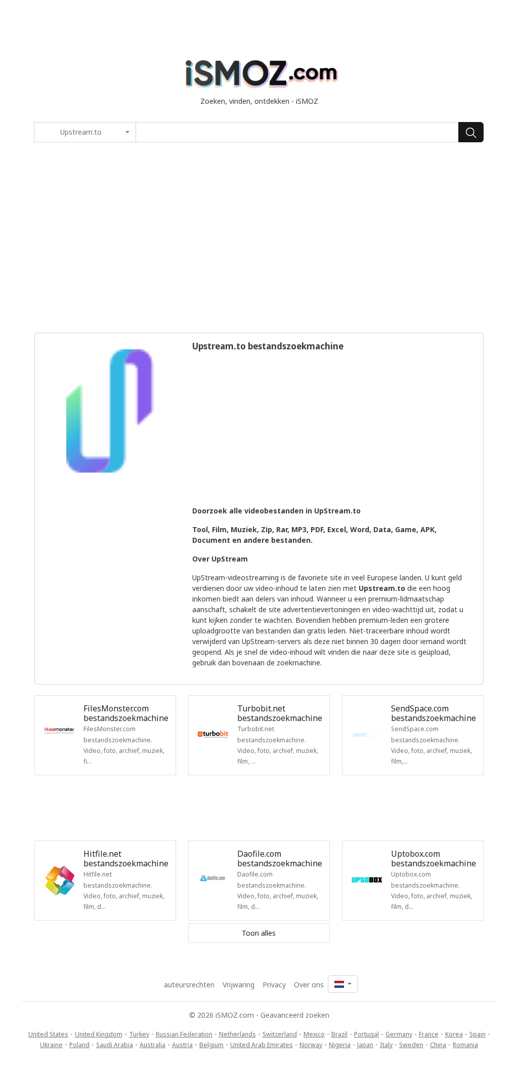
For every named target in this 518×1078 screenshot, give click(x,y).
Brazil (339, 1034)
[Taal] (343, 984)
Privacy (274, 984)
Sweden (411, 1045)
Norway (310, 1045)
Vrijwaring (238, 984)
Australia (152, 1045)
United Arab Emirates (261, 1045)
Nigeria (340, 1045)
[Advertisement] (259, 237)
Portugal (366, 1034)
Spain (477, 1034)
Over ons (309, 984)
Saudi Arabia (114, 1045)
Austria (182, 1045)
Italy (386, 1045)
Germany (398, 1034)
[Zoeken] (471, 132)
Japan (365, 1045)
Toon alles (259, 933)
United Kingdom (98, 1034)
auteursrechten (189, 984)
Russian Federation (184, 1034)
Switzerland (280, 1034)
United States (48, 1034)
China (438, 1045)
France (429, 1034)
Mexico (314, 1034)
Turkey (139, 1034)
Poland (79, 1045)
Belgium (211, 1045)
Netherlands (237, 1034)
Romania (465, 1045)
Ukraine (51, 1045)
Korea (454, 1034)
